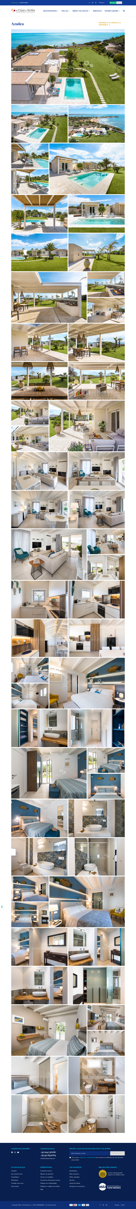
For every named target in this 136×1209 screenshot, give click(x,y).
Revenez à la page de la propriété (110, 24)
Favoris (102, 2)
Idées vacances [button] (80, 11)
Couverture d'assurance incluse (50, 1180)
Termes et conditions (46, 1177)
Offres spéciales (74, 1177)
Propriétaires (15, 1177)
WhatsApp (15, 2)
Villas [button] (64, 11)
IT (89, 2)
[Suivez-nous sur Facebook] (12, 1152)
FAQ (41, 1189)
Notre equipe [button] (111, 11)
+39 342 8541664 (48, 1155)
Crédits (123, 1205)
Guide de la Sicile (74, 1183)
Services (97, 11)
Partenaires (14, 1180)
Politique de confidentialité (48, 1183)
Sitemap (117, 1205)
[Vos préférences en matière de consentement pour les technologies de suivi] (2, 907)
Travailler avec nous (17, 1183)
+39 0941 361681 (23, 2)
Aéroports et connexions (77, 1186)
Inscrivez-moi (117, 1153)
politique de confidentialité (87, 1157)
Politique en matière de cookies (50, 1186)
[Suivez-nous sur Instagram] (15, 1152)
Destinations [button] (50, 11)
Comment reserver (46, 1171)
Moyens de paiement (46, 1174)
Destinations (73, 1171)
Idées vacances (74, 1174)
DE (95, 2)
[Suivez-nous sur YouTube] (18, 1152)
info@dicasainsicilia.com (47, 1158)
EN (92, 2)
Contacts (14, 1171)
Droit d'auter (15, 1186)
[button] (124, 10)
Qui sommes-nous (17, 1174)
